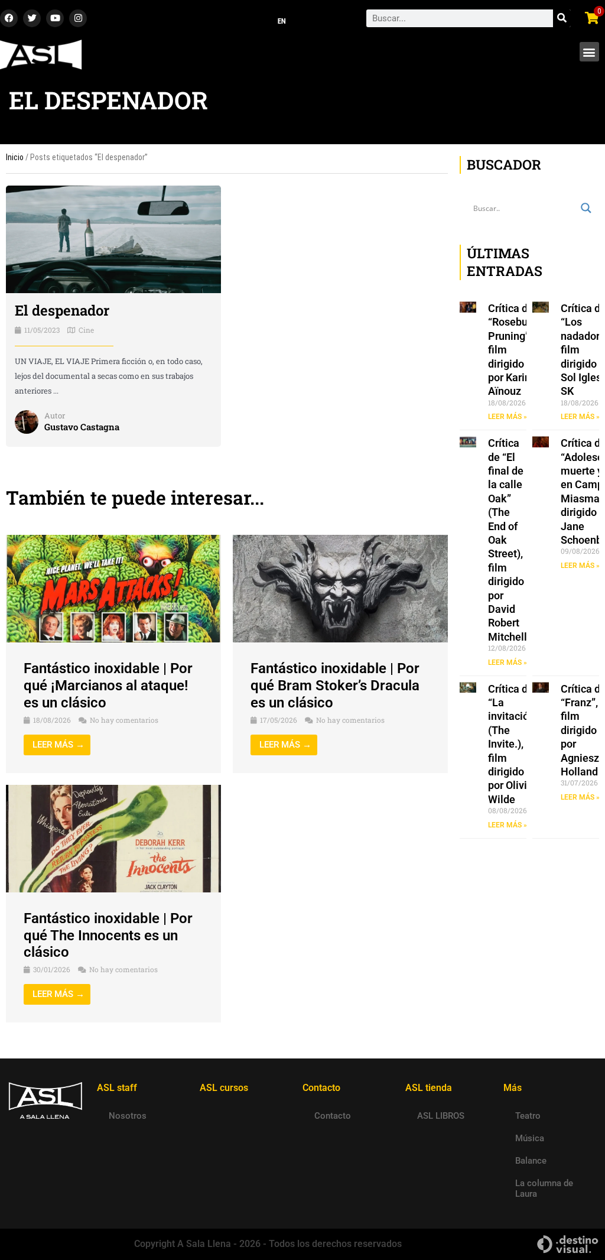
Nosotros (128, 1115)
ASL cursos (224, 1087)
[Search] (562, 18)
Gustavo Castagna (81, 427)
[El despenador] (113, 238)
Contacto (332, 1115)
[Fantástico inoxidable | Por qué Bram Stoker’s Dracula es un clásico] (340, 588)
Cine (86, 330)
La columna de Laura (544, 1188)
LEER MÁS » (507, 417)
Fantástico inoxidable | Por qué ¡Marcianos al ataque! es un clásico (108, 685)
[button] (589, 51)
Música (529, 1138)
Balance (531, 1160)
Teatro (528, 1115)
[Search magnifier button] (586, 208)
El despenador (62, 310)
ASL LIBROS (440, 1115)
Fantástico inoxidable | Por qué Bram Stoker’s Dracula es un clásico (335, 685)
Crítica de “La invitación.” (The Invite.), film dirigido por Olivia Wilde (514, 744)
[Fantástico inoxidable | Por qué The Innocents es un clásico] (113, 838)
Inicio (15, 157)
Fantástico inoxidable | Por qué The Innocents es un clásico (108, 935)
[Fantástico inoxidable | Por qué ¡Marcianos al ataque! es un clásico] (113, 588)
